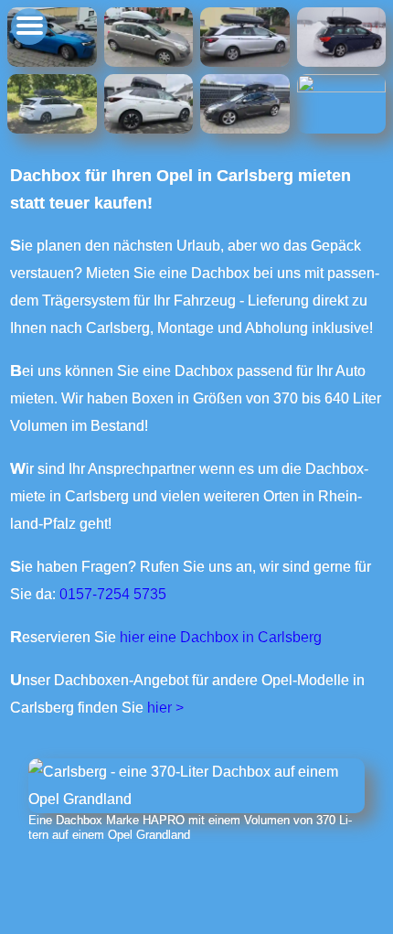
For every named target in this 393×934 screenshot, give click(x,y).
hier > (165, 707)
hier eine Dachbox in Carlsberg (221, 637)
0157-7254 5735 (112, 594)
